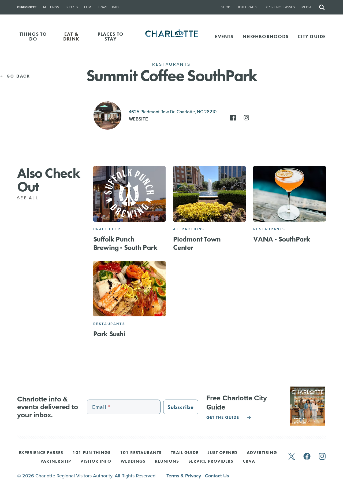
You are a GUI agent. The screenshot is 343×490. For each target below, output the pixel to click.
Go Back (17, 76)
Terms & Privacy (184, 475)
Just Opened (222, 453)
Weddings (133, 461)
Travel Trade (109, 7)
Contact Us (217, 475)
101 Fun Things (92, 453)
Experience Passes (279, 7)
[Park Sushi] (129, 288)
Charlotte (26, 7)
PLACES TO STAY (111, 36)
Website (138, 119)
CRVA (249, 461)
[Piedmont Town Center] (209, 193)
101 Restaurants (141, 453)
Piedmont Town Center (197, 243)
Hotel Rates (247, 7)
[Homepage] (171, 36)
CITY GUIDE (312, 36)
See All (28, 198)
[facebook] (307, 457)
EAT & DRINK (71, 36)
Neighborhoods (266, 36)
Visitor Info (95, 461)
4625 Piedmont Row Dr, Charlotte (173, 111)
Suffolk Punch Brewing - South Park (125, 243)
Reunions (167, 461)
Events (224, 36)
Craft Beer (107, 229)
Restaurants (269, 229)
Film (87, 7)
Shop (225, 7)
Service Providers (210, 461)
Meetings (51, 7)
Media (306, 7)
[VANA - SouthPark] (289, 193)
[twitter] (291, 457)
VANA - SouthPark (281, 239)
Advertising (262, 453)
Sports (72, 7)
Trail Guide (184, 453)
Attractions (188, 229)
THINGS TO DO (33, 36)
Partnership (55, 461)
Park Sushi (109, 333)
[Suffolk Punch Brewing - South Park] (129, 193)
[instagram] (322, 457)
